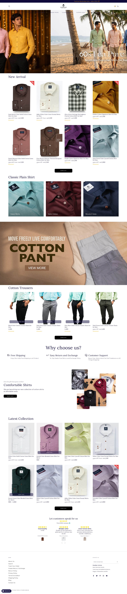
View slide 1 (61, 70)
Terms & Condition (14, 575)
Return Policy (12, 571)
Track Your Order (13, 566)
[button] (9, 6)
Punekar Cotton (16, 590)
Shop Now (10, 396)
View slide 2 (66, 70)
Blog (9, 580)
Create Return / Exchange (16, 568)
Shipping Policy (13, 578)
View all (63, 170)
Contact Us (11, 582)
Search (10, 563)
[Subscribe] (118, 561)
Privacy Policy (12, 573)
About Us (11, 561)
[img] (63, 521)
